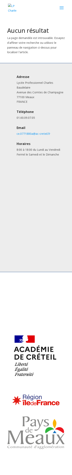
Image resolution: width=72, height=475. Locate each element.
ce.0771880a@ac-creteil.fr (33, 134)
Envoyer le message (43, 248)
